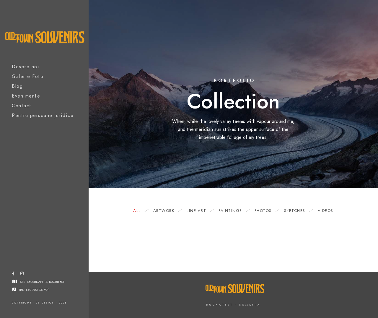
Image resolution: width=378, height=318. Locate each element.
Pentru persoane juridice (43, 115)
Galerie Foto (27, 76)
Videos (325, 210)
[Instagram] (22, 275)
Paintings (230, 210)
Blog (17, 86)
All (137, 210)
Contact (22, 106)
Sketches (294, 210)
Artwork (164, 210)
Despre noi (25, 67)
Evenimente (26, 96)
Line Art (196, 210)
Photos (263, 210)
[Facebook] (13, 275)
